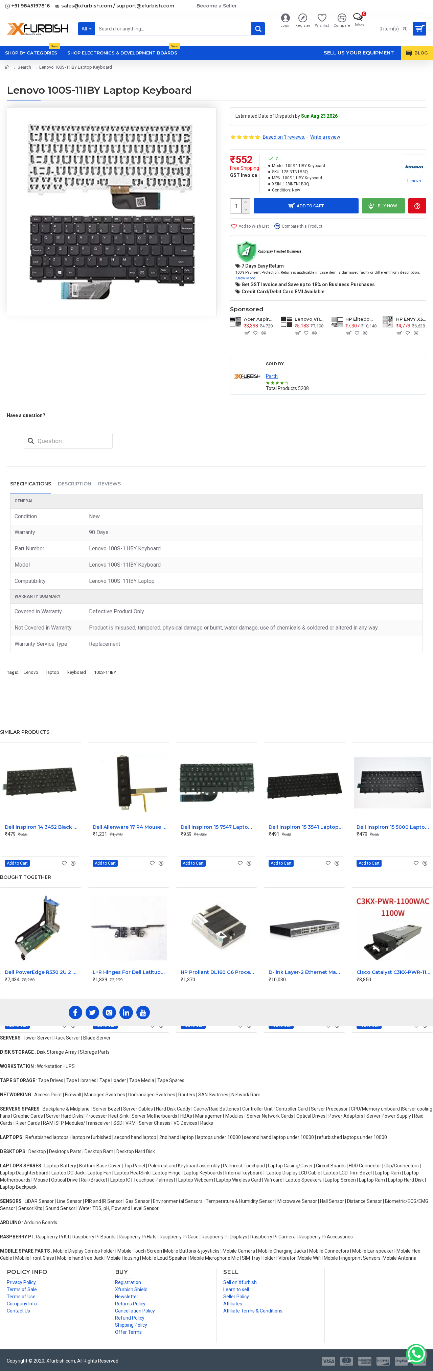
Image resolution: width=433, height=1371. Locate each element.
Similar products (24, 732)
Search (24, 67)
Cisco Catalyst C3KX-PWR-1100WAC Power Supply (394, 972)
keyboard (76, 672)
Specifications (30, 484)
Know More (245, 278)
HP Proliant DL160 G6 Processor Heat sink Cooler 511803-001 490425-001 (218, 972)
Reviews (109, 484)
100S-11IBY (105, 672)
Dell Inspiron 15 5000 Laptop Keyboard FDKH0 (394, 827)
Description (74, 484)
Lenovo (31, 672)
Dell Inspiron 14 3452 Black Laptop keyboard (42, 827)
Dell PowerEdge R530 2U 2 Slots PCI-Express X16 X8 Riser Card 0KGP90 (42, 972)
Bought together (25, 877)
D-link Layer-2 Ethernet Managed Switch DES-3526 (306, 972)
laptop (52, 672)
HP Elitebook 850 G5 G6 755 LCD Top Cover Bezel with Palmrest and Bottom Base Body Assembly (360, 319)
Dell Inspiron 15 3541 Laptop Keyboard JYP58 (306, 827)
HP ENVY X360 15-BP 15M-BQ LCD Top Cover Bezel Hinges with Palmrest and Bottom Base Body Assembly (411, 319)
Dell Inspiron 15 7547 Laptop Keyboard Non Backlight (218, 827)
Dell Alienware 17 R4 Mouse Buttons (130, 827)
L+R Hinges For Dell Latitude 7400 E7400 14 (130, 972)
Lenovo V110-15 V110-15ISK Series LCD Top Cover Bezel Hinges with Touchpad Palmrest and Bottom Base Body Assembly (310, 319)
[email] (30, 440)
